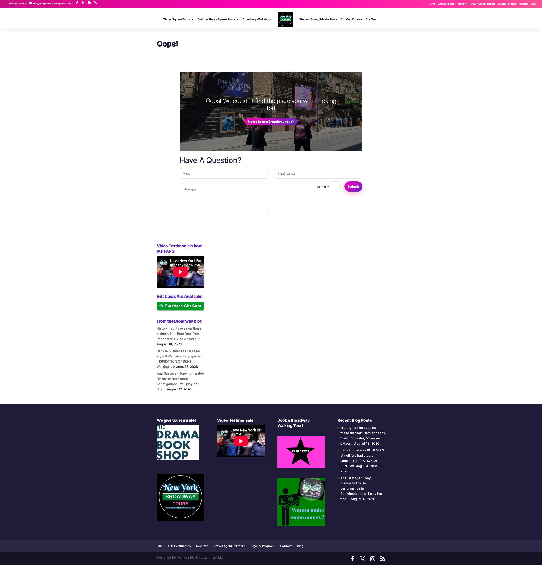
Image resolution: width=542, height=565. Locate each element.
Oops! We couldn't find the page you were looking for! (271, 104)
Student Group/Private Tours (318, 19)
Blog (533, 3)
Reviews (463, 3)
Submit (353, 187)
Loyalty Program (507, 3)
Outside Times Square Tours (216, 19)
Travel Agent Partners (482, 3)
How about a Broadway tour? (271, 122)
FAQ (432, 3)
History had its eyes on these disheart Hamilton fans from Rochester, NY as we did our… (179, 333)
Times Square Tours (176, 19)
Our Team (371, 19)
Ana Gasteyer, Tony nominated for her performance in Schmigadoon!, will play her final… (361, 488)
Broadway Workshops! (257, 19)
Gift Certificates (447, 3)
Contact (523, 3)
